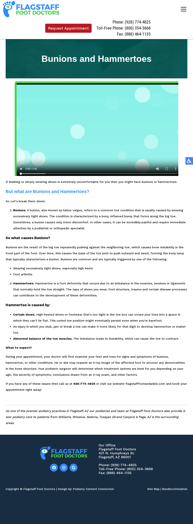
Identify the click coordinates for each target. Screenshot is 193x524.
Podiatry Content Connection (93, 489)
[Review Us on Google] (73, 468)
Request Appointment (68, 28)
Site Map (153, 489)
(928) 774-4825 (138, 22)
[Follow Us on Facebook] (54, 468)
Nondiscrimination (174, 489)
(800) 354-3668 (138, 28)
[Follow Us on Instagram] (64, 468)
